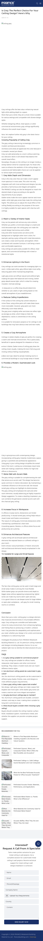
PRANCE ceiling (10, 189)
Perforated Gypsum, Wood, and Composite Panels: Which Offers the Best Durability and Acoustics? (26, 751)
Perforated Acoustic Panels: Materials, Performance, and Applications (26, 786)
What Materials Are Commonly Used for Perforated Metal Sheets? (27, 810)
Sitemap (33, 937)
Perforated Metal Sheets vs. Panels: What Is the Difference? (26, 798)
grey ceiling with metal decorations (27, 238)
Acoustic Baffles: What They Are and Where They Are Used (26, 822)
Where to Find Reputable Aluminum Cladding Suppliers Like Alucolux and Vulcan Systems (26, 739)
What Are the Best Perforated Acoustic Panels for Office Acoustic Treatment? (27, 774)
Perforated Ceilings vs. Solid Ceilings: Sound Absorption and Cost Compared (27, 762)
